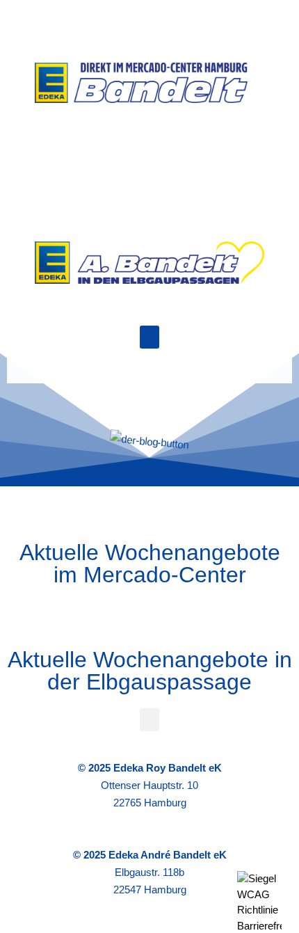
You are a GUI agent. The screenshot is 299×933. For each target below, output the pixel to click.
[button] (149, 337)
